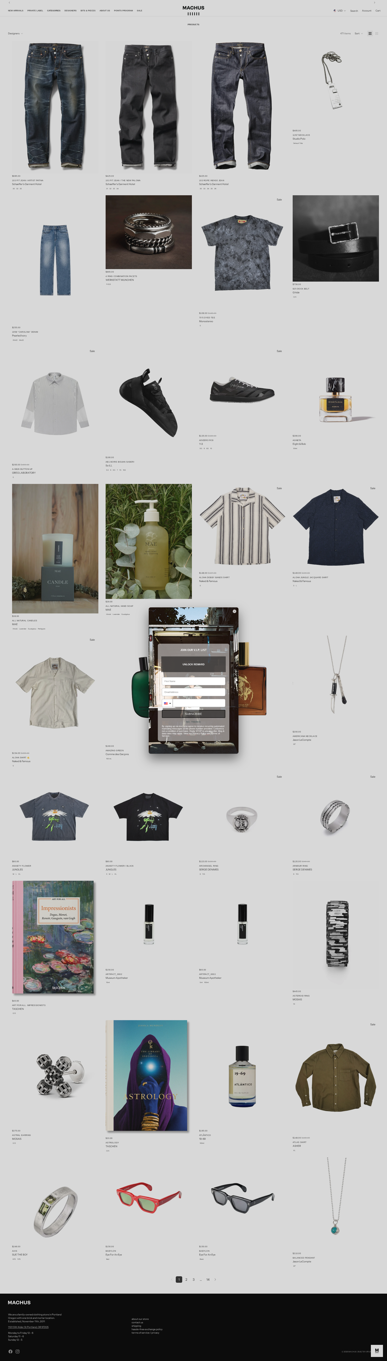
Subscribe (193, 713)
